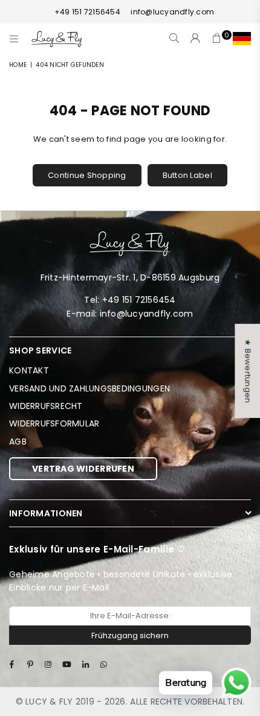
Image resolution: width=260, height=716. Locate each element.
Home (18, 64)
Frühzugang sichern (130, 635)
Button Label (187, 175)
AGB (18, 442)
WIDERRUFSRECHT (46, 406)
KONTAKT (29, 370)
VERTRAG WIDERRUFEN (83, 469)
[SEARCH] (174, 38)
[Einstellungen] (239, 38)
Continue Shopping (87, 175)
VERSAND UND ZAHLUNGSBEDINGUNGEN (89, 388)
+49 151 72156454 (87, 12)
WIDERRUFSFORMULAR (54, 423)
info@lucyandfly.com (171, 12)
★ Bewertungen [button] (247, 370)
